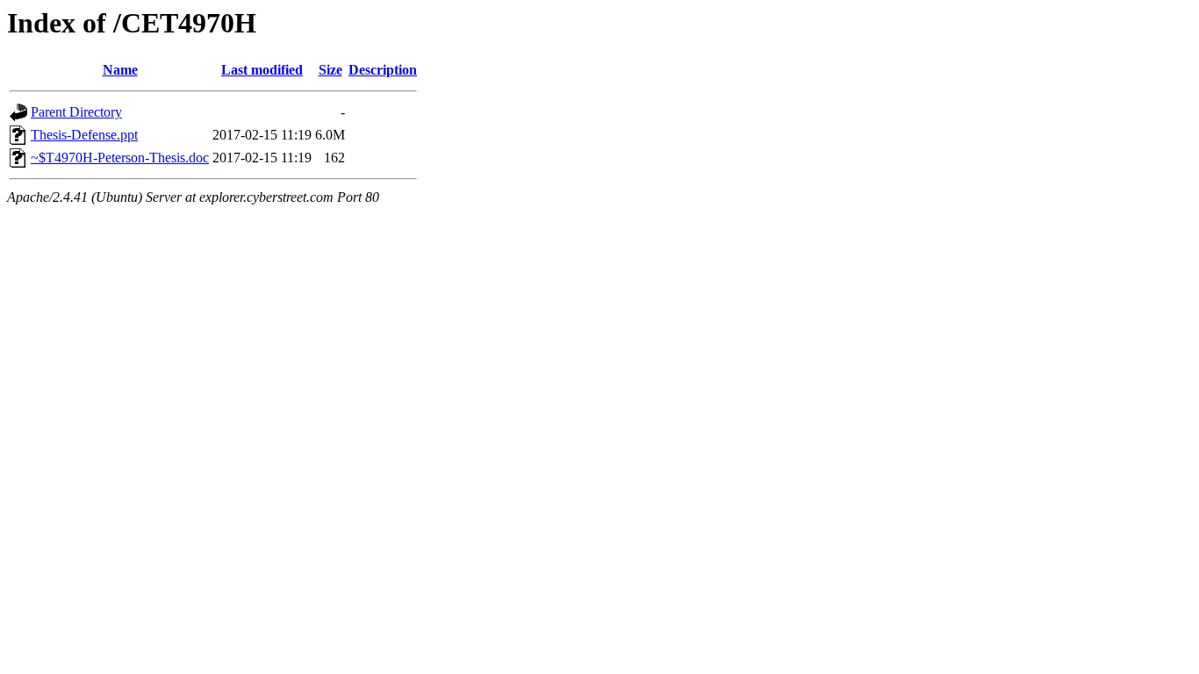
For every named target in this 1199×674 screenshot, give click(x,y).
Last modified (262, 69)
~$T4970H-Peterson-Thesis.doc (120, 157)
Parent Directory (76, 111)
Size (330, 69)
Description (382, 69)
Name (120, 69)
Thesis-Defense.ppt (84, 134)
